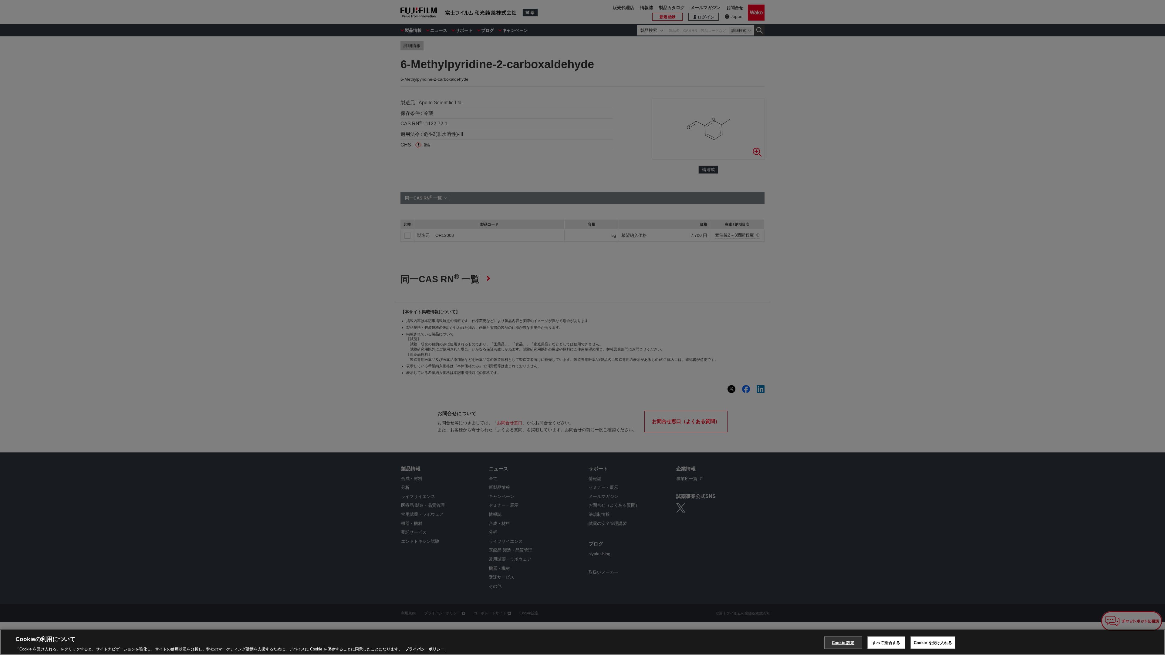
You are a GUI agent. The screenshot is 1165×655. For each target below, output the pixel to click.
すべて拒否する (886, 642)
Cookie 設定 (843, 642)
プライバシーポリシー (424, 649)
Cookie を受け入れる (933, 642)
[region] (582, 642)
